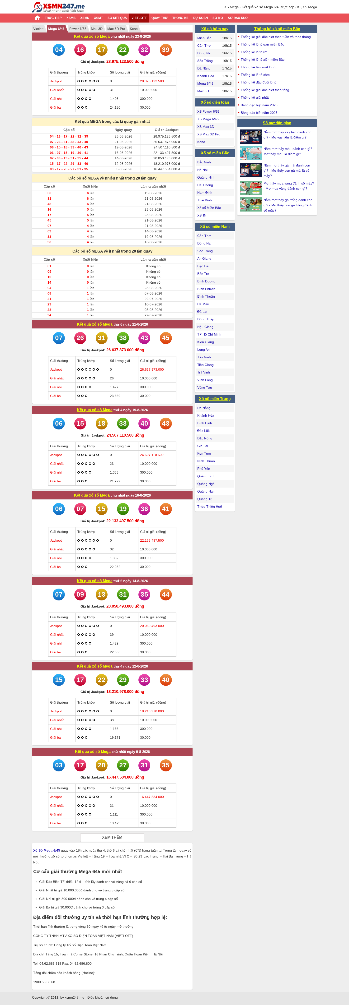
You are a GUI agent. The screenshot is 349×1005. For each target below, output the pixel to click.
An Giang (204, 258)
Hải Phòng (205, 185)
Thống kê (180, 18)
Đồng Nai (204, 53)
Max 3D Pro (116, 29)
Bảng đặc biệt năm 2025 (259, 113)
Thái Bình (204, 200)
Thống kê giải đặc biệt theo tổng (265, 90)
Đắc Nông (204, 438)
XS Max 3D (205, 127)
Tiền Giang (205, 365)
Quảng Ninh (206, 177)
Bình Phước (206, 289)
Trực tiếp (53, 18)
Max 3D (97, 29)
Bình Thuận (206, 296)
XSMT (98, 18)
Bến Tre (203, 274)
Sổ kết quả (117, 18)
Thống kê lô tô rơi (254, 52)
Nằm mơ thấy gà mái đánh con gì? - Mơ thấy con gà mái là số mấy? (287, 170)
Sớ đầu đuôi (238, 18)
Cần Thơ (204, 45)
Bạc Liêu (203, 266)
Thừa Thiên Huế (209, 506)
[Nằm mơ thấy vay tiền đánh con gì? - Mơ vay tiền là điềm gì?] (252, 136)
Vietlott (139, 18)
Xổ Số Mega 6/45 (46, 850)
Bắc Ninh (204, 162)
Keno (134, 29)
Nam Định (204, 192)
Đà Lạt (202, 311)
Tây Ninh (204, 357)
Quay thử (159, 18)
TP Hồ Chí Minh (209, 334)
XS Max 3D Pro (208, 134)
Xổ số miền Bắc (215, 153)
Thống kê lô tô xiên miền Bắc (262, 59)
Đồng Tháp (205, 319)
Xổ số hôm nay (214, 29)
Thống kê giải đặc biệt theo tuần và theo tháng (276, 37)
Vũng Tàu (204, 387)
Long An (203, 349)
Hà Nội (202, 170)
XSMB (70, 18)
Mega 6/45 (56, 29)
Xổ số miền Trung (215, 399)
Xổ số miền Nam (215, 227)
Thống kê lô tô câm (255, 75)
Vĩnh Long (205, 380)
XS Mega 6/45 (208, 119)
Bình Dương (206, 281)
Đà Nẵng (204, 68)
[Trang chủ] (58, 8)
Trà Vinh (203, 372)
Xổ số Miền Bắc (209, 208)
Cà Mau (203, 304)
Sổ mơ (217, 18)
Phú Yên (203, 468)
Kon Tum (204, 453)
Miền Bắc (204, 38)
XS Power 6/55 (208, 111)
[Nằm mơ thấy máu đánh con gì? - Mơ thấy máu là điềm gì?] (252, 153)
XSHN (201, 215)
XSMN (84, 18)
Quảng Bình (206, 476)
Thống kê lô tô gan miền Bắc (262, 44)
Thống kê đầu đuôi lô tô (258, 82)
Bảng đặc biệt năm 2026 (259, 105)
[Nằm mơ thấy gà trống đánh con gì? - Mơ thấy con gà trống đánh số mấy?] (252, 204)
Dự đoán (200, 18)
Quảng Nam (206, 491)
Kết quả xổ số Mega (92, 36)
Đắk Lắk (203, 431)
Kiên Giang (205, 342)
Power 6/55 (77, 29)
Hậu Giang (205, 327)
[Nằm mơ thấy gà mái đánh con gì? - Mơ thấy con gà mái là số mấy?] (252, 170)
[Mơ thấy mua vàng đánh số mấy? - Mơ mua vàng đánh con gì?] (252, 188)
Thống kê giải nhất (255, 97)
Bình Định (204, 423)
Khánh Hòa (205, 76)
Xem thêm (112, 837)
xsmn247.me (74, 997)
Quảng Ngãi (206, 484)
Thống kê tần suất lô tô (258, 67)
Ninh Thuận (206, 461)
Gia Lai (202, 446)
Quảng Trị (204, 499)
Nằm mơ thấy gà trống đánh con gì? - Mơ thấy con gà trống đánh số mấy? (288, 205)
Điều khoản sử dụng (102, 997)
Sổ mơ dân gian (277, 123)
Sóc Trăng (205, 61)
